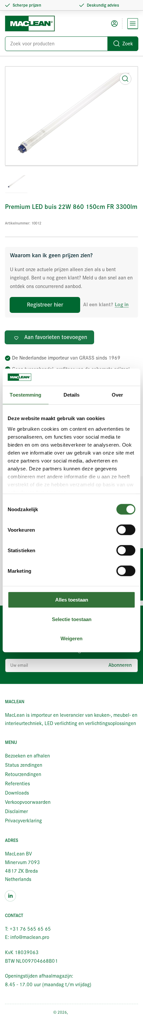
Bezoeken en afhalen (27, 756)
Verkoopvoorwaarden (28, 802)
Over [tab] (117, 395)
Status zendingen (23, 765)
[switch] (125, 530)
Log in (122, 305)
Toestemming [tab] (25, 395)
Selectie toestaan (71, 619)
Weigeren (71, 639)
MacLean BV (79, 1012)
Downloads (17, 793)
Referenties (17, 784)
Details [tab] (72, 395)
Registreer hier (45, 304)
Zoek (127, 44)
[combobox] (71, 43)
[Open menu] (132, 23)
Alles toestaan (71, 600)
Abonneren (120, 665)
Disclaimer (16, 811)
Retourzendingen (23, 774)
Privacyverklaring (23, 821)
